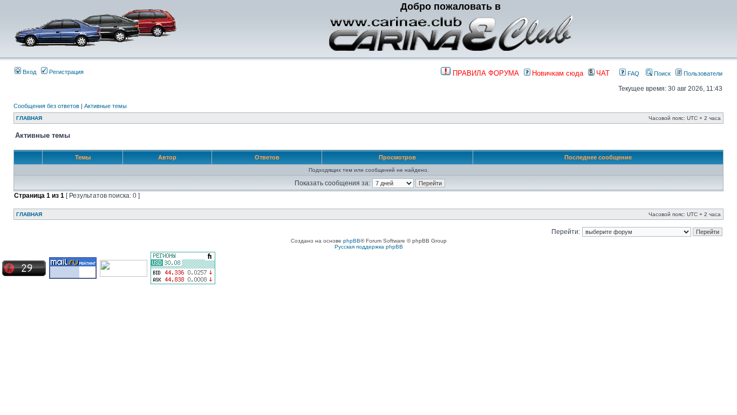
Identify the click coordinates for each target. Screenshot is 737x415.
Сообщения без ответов (46, 106)
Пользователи (702, 73)
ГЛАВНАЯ (29, 118)
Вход (28, 72)
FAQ (632, 73)
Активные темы (105, 106)
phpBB (351, 241)
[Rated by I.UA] (123, 275)
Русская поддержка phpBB (369, 247)
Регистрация (65, 72)
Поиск (661, 73)
